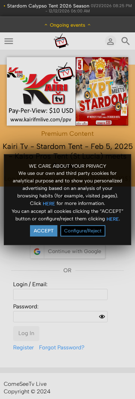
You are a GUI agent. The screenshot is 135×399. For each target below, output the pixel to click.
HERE (49, 203)
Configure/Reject (83, 231)
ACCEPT (44, 231)
